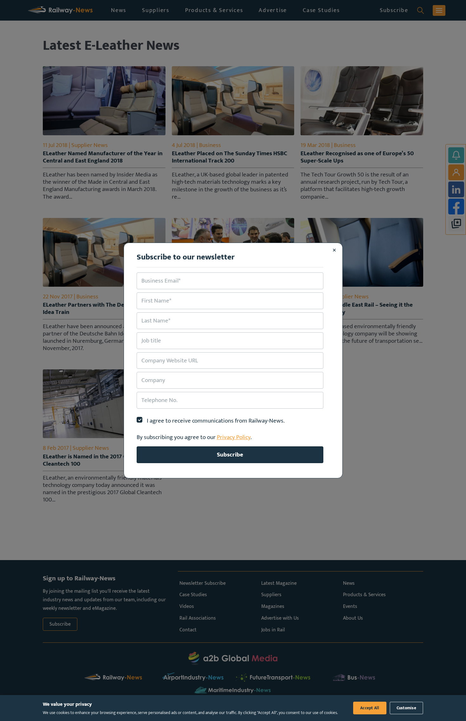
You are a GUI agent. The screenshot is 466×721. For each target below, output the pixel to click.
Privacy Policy (233, 437)
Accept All (369, 708)
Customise (406, 708)
